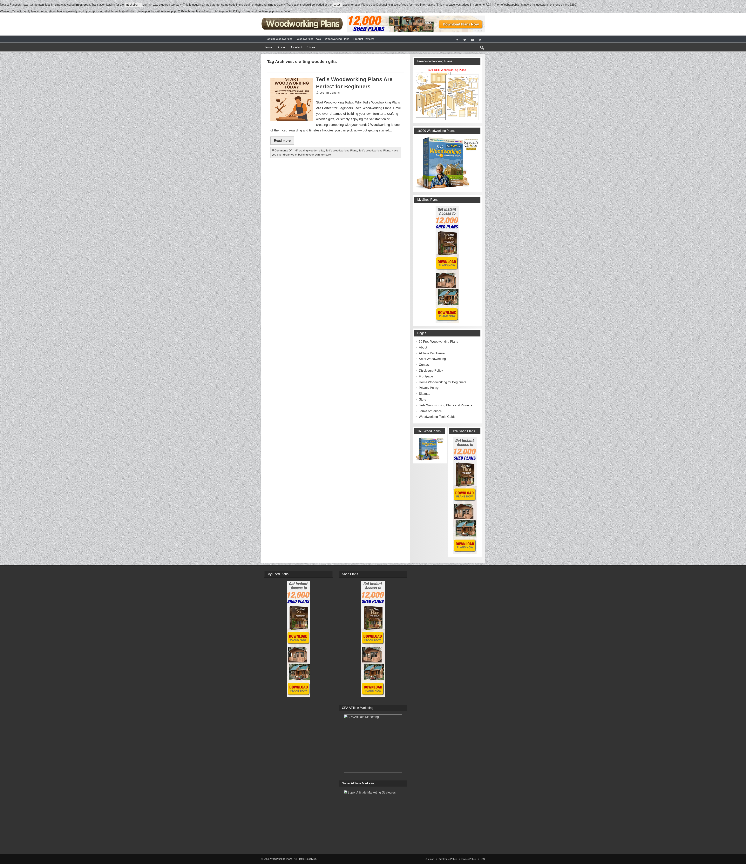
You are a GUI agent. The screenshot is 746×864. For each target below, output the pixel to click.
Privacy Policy (428, 387)
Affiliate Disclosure (432, 353)
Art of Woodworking (432, 359)
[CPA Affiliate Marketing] (373, 743)
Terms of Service (430, 411)
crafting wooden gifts (311, 150)
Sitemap (424, 393)
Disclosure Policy (431, 370)
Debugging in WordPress (392, 4)
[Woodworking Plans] (302, 17)
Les (322, 92)
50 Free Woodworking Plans (438, 341)
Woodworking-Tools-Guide (437, 416)
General (335, 92)
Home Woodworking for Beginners (442, 382)
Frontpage (426, 376)
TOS (482, 859)
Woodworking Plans (337, 38)
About (281, 47)
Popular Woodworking (279, 38)
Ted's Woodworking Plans (341, 150)
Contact (296, 47)
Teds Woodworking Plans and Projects (445, 405)
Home (268, 47)
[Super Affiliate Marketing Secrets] (373, 819)
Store (311, 47)
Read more (282, 141)
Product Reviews (363, 38)
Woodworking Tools (309, 38)
